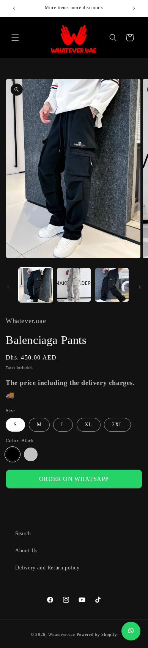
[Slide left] (8, 287)
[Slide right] (139, 287)
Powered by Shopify (97, 634)
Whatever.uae (61, 634)
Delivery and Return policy (47, 568)
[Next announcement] (134, 8)
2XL (117, 424)
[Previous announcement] (14, 8)
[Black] (12, 454)
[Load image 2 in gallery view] (74, 285)
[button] (15, 37)
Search (23, 533)
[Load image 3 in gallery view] (112, 285)
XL (89, 424)
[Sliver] (31, 454)
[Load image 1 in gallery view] (36, 285)
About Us (26, 550)
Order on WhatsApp (74, 479)
